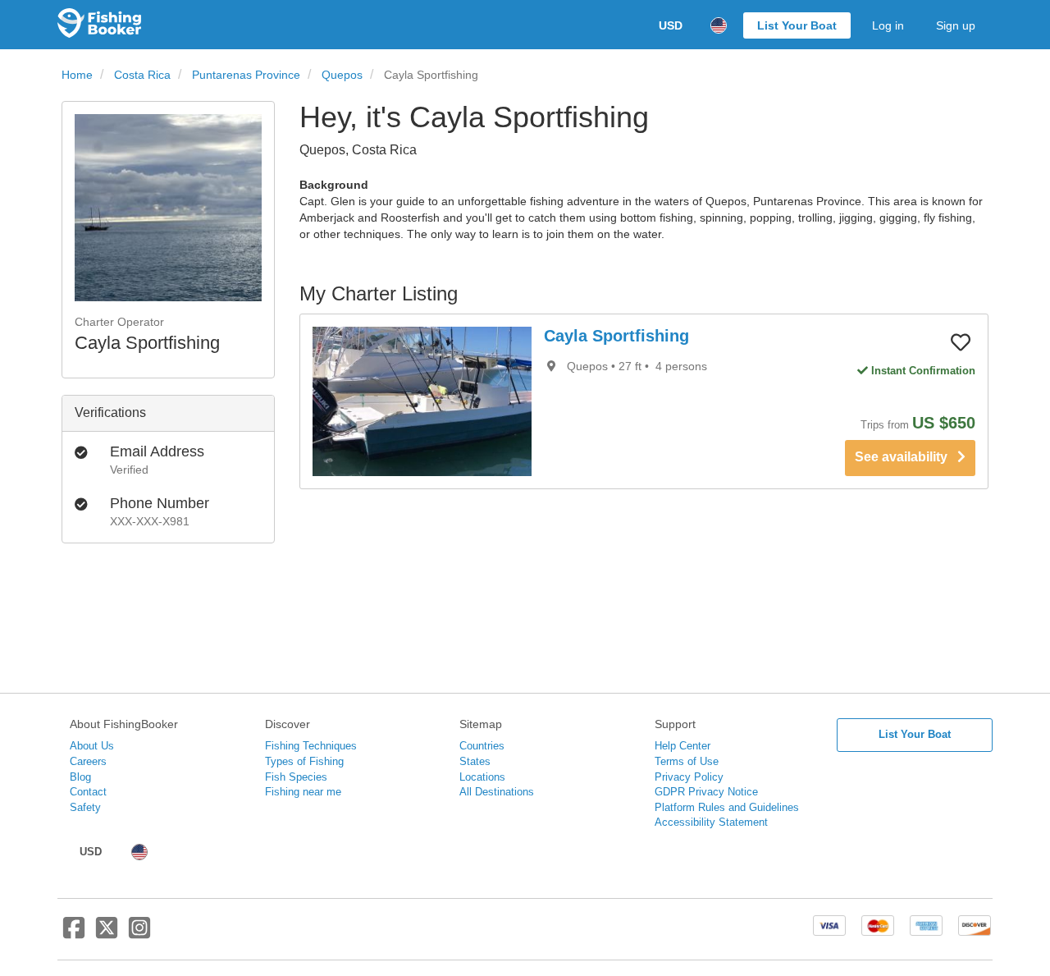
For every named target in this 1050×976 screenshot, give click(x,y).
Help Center (682, 746)
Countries (481, 746)
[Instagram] (139, 934)
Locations (482, 777)
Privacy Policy (689, 777)
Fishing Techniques (311, 746)
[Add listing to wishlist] (960, 341)
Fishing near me (303, 792)
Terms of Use (687, 761)
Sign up (955, 25)
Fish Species (296, 777)
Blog (80, 777)
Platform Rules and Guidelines (727, 807)
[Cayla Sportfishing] (422, 401)
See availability (906, 457)
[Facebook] (74, 934)
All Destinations (496, 792)
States (475, 761)
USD (670, 25)
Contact (88, 792)
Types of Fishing (304, 761)
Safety (85, 807)
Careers (88, 761)
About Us (92, 746)
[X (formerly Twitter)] (106, 934)
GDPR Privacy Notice (706, 792)
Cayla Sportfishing (616, 336)
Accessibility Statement (711, 822)
